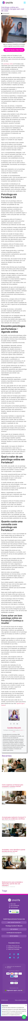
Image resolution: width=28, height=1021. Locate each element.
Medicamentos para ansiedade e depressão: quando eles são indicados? (12, 883)
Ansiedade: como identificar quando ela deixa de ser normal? (13, 850)
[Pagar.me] (14, 990)
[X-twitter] (14, 957)
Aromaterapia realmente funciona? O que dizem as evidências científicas (14, 818)
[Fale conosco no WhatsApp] (24, 1017)
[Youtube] (10, 957)
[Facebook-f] (10, 954)
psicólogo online (8, 64)
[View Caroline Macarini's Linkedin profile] (17, 723)
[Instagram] (14, 954)
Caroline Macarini (14, 728)
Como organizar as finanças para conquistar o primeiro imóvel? (12, 785)
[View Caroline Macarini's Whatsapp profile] (10, 723)
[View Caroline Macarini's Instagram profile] (14, 723)
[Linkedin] (18, 954)
